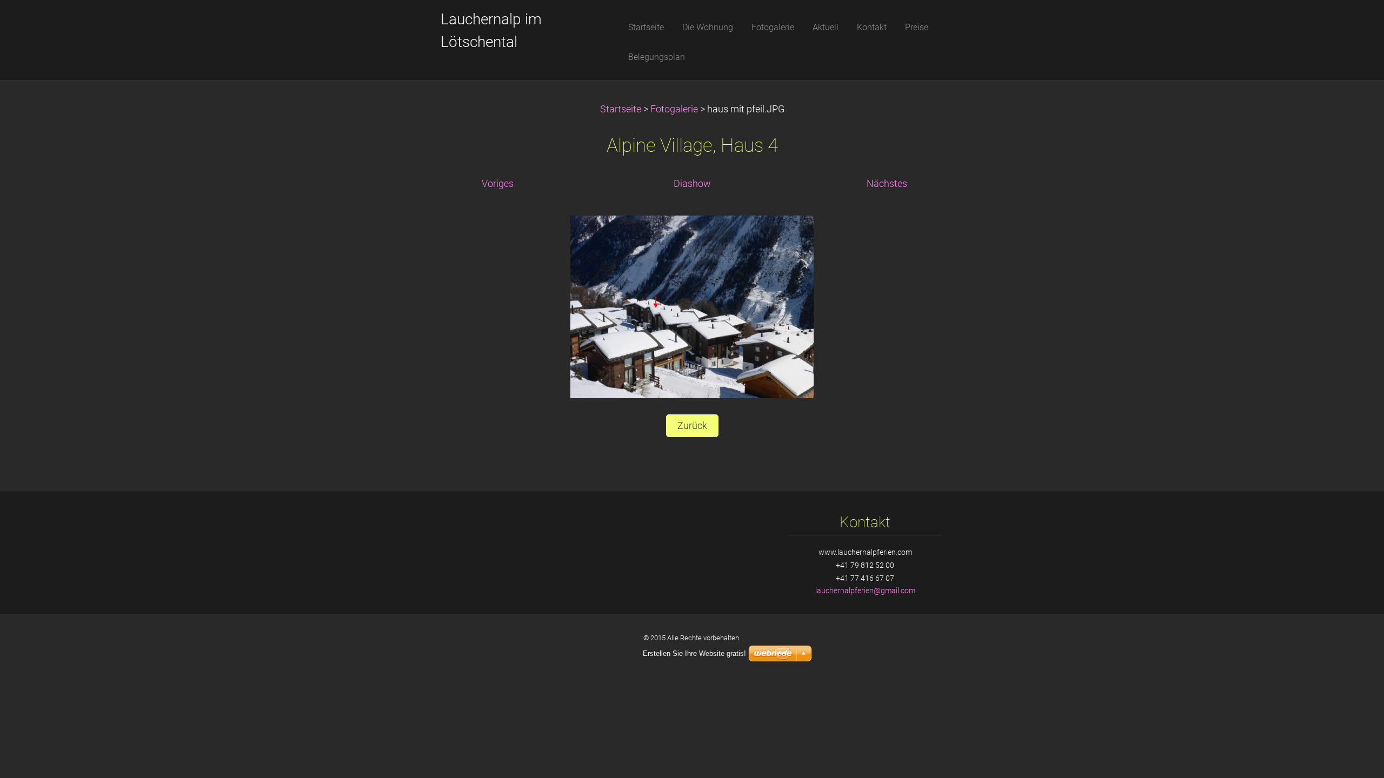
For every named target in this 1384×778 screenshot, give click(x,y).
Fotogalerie (674, 109)
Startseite (620, 109)
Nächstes (887, 183)
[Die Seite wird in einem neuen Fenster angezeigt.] (692, 306)
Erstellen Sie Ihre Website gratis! (694, 653)
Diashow (692, 183)
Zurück (692, 425)
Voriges (498, 183)
